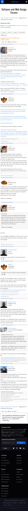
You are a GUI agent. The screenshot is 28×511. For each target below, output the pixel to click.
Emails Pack (19, 457)
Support (18, 472)
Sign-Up (21, 442)
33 (10, 42)
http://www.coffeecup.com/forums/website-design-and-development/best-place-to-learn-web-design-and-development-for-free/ (13, 111)
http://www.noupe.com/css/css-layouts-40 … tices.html (13, 85)
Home (1, 18)
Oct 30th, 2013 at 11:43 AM (7, 363)
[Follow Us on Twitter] (14, 448)
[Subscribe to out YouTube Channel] (20, 448)
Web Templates (4, 488)
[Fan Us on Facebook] (17, 448)
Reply (15, 32)
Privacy (4, 505)
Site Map (9, 505)
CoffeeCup (4, 455)
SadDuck (10, 97)
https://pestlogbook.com (5, 397)
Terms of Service (13, 508)
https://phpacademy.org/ (6, 123)
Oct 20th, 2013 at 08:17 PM (7, 261)
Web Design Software (7, 502)
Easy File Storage (5, 477)
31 (7, 42)
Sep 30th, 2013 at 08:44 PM (7, 94)
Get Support (14, 502)
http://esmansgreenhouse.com (7, 395)
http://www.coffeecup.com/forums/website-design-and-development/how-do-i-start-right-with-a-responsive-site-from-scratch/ (13, 118)
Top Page (6, 500)
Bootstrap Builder (6, 360)
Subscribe (22, 32)
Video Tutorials (20, 474)
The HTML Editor (13, 18)
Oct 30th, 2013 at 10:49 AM (7, 298)
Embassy (18, 477)
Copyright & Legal (21, 502)
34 (12, 42)
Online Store (21, 500)
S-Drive (3, 472)
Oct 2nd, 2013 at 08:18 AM (6, 202)
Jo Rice (10, 146)
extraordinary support (6, 435)
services (12, 432)
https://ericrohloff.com (5, 401)
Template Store (5, 485)
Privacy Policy (22, 507)
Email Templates (4, 491)
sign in (5, 25)
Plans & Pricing (4, 481)
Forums (6, 18)
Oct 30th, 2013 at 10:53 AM (7, 324)
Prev (3, 42)
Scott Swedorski (12, 328)
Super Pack (19, 462)
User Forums (19, 479)
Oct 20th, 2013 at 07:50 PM (7, 246)
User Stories (19, 481)
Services (3, 469)
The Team (3, 457)
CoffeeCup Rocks (12, 249)
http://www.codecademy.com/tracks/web (10, 73)
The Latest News (5, 460)
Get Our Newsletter (5, 462)
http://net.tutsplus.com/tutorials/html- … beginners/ (12, 83)
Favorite (4, 35)
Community (19, 469)
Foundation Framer (19, 358)
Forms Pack (19, 460)
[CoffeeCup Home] (14, 2)
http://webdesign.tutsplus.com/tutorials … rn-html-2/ (13, 75)
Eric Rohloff (11, 367)
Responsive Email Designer (10, 358)
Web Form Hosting (5, 479)
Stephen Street (12, 302)
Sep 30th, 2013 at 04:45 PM (7, 44)
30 (5, 42)
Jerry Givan (11, 47)
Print (10, 32)
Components (4, 496)
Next (15, 42)
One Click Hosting (5, 474)
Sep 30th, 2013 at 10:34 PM (7, 143)
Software (19, 455)
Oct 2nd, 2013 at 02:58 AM (6, 177)
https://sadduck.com (5, 141)
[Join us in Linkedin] (24, 448)
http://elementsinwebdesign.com (7, 175)
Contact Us (3, 465)
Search (4, 32)
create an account (21, 25)
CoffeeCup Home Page (13, 500)
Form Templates (4, 493)
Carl (9, 181)
